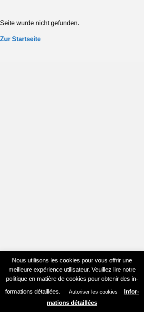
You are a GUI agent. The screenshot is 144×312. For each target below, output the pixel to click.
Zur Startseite (20, 39)
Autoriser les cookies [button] (93, 292)
